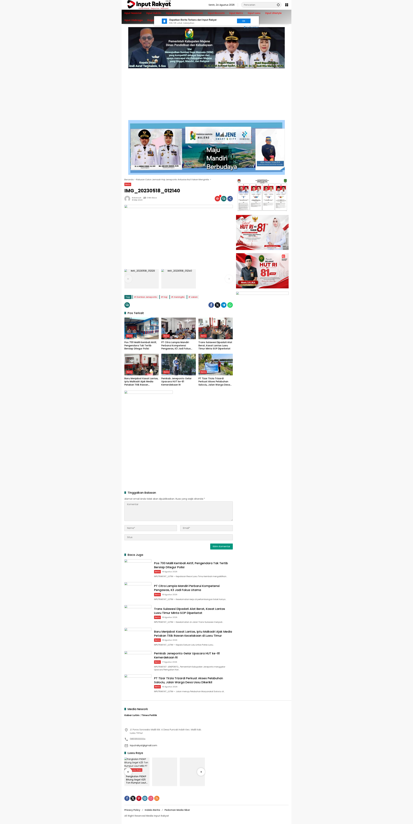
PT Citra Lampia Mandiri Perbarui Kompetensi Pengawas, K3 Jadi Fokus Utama (176, 345)
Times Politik (149, 715)
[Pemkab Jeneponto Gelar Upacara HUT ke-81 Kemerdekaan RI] (178, 364)
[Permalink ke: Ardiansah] (128, 199)
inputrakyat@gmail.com (143, 745)
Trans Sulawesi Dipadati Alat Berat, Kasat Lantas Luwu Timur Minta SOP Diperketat (215, 345)
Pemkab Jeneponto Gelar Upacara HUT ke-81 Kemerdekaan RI (176, 381)
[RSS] (156, 798)
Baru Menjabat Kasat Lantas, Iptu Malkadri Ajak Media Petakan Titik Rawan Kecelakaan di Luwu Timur (141, 382)
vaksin (194, 297)
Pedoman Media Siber (177, 810)
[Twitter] (217, 305)
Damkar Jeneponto (147, 297)
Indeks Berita (152, 810)
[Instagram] (150, 798)
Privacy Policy (132, 810)
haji (165, 297)
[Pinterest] (138, 798)
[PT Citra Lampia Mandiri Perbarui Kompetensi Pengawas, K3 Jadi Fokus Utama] (178, 328)
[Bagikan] (230, 198)
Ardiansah (136, 198)
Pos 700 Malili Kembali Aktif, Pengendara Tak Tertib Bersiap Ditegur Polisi (140, 345)
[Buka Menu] (287, 5)
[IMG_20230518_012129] (141, 279)
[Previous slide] (128, 279)
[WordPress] (144, 798)
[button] (278, 4)
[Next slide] (229, 279)
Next (228, 20)
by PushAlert (253, 27)
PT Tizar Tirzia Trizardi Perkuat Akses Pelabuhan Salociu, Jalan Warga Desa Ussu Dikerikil (214, 382)
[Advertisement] (206, 92)
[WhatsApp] (230, 305)
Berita (127, 184)
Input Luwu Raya (134, 770)
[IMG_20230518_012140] (178, 279)
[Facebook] (211, 305)
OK (243, 20)
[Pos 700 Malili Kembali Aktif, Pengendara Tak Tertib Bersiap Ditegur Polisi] (141, 328)
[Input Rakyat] (154, 4)
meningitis (179, 297)
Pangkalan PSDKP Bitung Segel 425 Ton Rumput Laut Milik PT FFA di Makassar (136, 779)
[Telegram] (224, 305)
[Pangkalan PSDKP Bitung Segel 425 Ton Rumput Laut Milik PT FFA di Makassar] (137, 765)
